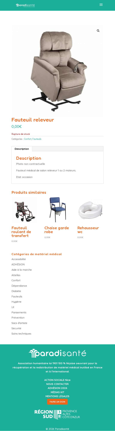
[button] (98, 30)
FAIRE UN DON (57, 401)
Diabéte (16, 291)
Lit (13, 307)
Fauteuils (36, 139)
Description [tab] (22, 148)
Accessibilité (19, 259)
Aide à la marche (22, 269)
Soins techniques (21, 333)
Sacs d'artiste (19, 323)
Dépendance (19, 285)
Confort (27, 139)
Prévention (18, 317)
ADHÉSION (18, 264)
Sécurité (16, 328)
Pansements (19, 312)
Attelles (16, 275)
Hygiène (16, 301)
